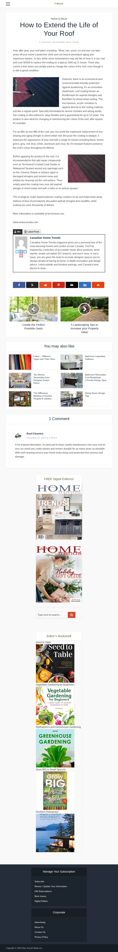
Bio (18, 232)
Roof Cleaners (35, 433)
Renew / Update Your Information (51, 886)
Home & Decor (59, 18)
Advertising (40, 922)
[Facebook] (21, 251)
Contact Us (40, 932)
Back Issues (40, 896)
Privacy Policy (41, 937)
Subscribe (39, 881)
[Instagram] (25, 251)
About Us (39, 927)
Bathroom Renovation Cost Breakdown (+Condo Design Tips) (95, 377)
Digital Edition (41, 901)
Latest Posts (33, 232)
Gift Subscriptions (43, 891)
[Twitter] (17, 251)
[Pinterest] (21, 255)
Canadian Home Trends (67, 42)
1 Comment (45, 42)
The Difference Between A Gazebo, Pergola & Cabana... (43, 396)
